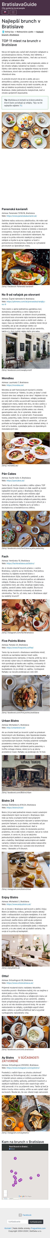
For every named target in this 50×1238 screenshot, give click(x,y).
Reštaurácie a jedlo (25, 32)
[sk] (5, 11)
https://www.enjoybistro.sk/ (19, 904)
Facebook (27, 1215)
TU (21, 105)
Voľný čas (9, 32)
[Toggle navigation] (13, 12)
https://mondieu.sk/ (15, 385)
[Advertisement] (25, 176)
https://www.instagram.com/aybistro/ (23, 1068)
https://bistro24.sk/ (15, 807)
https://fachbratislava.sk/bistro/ (20, 563)
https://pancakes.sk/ (16, 480)
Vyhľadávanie (36, 1222)
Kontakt (8, 1228)
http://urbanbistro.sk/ (16, 727)
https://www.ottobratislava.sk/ (20, 983)
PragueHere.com (38, 1228)
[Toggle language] (5, 12)
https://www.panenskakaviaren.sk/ (22, 216)
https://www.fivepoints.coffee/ (20, 647)
